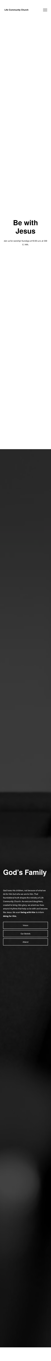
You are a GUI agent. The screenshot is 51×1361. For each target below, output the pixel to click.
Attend (25, 942)
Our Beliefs (25, 933)
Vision (25, 925)
